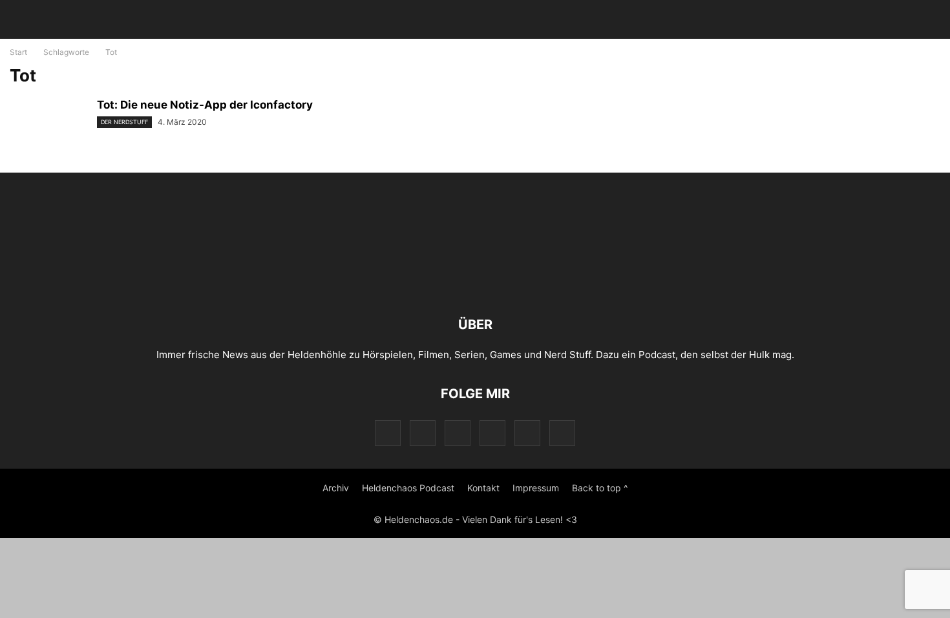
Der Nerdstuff (124, 121)
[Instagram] (423, 433)
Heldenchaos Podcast (408, 487)
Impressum (535, 487)
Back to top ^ (600, 487)
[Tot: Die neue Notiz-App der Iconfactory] (48, 127)
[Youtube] (527, 433)
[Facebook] (388, 433)
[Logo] (475, 285)
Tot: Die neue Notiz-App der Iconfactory (205, 104)
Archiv (335, 487)
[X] (492, 433)
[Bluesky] (562, 433)
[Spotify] (457, 433)
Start (18, 52)
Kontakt (483, 487)
